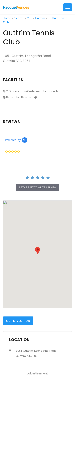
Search (19, 18)
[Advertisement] (37, 413)
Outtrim (40, 18)
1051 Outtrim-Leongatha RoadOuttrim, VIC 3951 (36, 353)
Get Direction (18, 321)
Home (7, 18)
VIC (29, 18)
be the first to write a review (37, 187)
